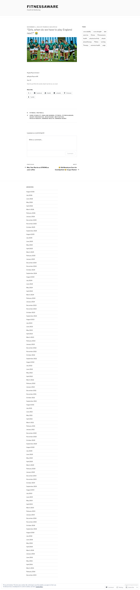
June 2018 (29, 539)
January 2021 (30, 429)
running (103, 42)
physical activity (94, 38)
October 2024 (30, 270)
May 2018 (29, 543)
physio (104, 38)
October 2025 (30, 227)
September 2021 (31, 401)
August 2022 (30, 362)
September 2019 (31, 486)
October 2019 (30, 483)
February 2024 (30, 298)
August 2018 (30, 532)
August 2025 (30, 234)
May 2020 (29, 458)
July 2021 (29, 408)
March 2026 (30, 209)
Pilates (96, 42)
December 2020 (31, 433)
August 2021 (30, 405)
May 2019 (29, 500)
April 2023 (29, 333)
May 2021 (29, 415)
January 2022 (30, 387)
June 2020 (29, 454)
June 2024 (29, 284)
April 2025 (29, 248)
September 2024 (31, 273)
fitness (58, 115)
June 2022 (29, 369)
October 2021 (30, 397)
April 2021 (29, 419)
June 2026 (29, 199)
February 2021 (30, 426)
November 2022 (31, 351)
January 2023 (30, 344)
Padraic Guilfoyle (50, 27)
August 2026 (30, 191)
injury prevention (37, 117)
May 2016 (29, 561)
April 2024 (29, 291)
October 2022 (30, 355)
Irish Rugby (49, 117)
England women (48, 115)
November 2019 (31, 479)
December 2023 (31, 305)
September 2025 (31, 231)
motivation (59, 117)
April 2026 (29, 206)
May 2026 (29, 202)
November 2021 (31, 394)
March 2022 (30, 380)
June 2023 (29, 326)
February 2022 (30, 383)
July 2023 (29, 323)
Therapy (85, 45)
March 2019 (30, 507)
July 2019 (29, 493)
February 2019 (30, 511)
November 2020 (31, 436)
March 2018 (30, 550)
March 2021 (30, 422)
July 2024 (29, 280)
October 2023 (30, 312)
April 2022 (29, 376)
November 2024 (31, 266)
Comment (70, 153)
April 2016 (29, 564)
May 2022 (29, 373)
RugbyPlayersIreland (33, 72)
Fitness (33, 112)
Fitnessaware (42, 7)
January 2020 (30, 472)
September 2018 (31, 529)
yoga (103, 45)
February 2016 (30, 571)
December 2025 (31, 220)
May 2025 (29, 245)
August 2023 (30, 319)
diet (105, 31)
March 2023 (30, 337)
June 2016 (29, 557)
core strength (97, 31)
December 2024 (31, 262)
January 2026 (30, 216)
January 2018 (30, 554)
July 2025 (29, 238)
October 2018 (30, 525)
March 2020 (30, 465)
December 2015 (31, 575)
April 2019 (29, 504)
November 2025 (31, 223)
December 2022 (31, 348)
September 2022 (31, 358)
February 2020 (30, 468)
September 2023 (31, 316)
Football (40, 112)
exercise (85, 35)
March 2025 (30, 252)
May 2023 (29, 330)
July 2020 (29, 451)
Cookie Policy (39, 586)
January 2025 (30, 259)
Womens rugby (61, 118)
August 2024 (30, 277)
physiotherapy (35, 118)
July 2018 (29, 536)
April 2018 (29, 546)
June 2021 (29, 412)
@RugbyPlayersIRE (32, 76)
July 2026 (29, 195)
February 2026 (30, 213)
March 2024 (30, 294)
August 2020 (30, 447)
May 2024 (29, 287)
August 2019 (30, 490)
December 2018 (31, 518)
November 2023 (31, 309)
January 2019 (30, 515)
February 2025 (30, 255)
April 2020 (29, 461)
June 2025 (29, 241)
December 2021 (31, 390)
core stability (35, 115)
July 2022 (29, 365)
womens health (48, 118)
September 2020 (31, 444)
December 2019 (31, 476)
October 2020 (30, 440)
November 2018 (31, 522)
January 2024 (30, 302)
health (85, 38)
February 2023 (30, 341)
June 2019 (29, 497)
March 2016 (30, 568)
